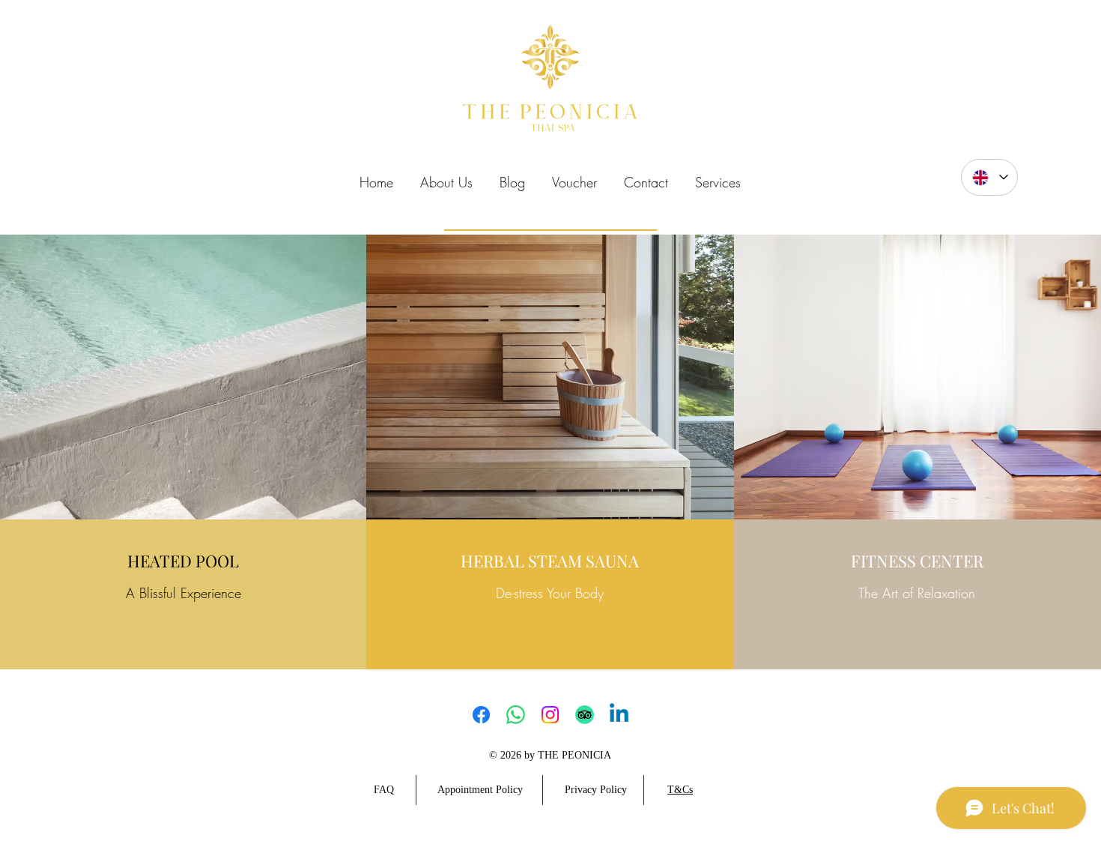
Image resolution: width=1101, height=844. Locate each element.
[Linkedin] (619, 714)
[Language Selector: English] (989, 177)
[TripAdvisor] (584, 714)
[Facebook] (481, 714)
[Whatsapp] (515, 714)
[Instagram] (550, 714)
